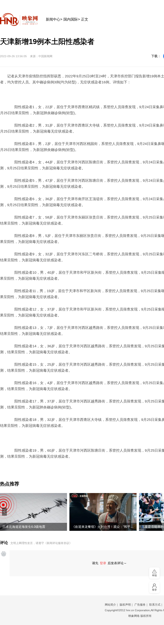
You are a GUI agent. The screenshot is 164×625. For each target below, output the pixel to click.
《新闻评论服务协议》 (58, 543)
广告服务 (140, 604)
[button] (4, 512)
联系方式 (154, 604)
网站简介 (110, 604)
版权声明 (125, 604)
